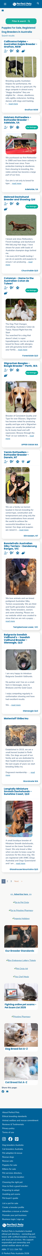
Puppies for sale (9, 1165)
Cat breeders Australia (12, 1149)
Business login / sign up (13, 1219)
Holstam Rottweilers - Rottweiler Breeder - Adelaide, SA (17, 119)
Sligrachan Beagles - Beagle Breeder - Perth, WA (20, 364)
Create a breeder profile (13, 1207)
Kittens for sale (9, 1169)
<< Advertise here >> (21, 894)
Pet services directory (12, 1173)
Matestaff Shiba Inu (16, 718)
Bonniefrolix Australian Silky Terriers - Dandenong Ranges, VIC (20, 546)
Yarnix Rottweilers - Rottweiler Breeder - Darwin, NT (16, 454)
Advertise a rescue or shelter (15, 1211)
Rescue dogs (8, 1157)
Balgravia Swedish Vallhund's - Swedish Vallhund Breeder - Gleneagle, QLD (17, 638)
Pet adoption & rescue (12, 1153)
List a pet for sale (10, 1203)
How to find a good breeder (15, 1186)
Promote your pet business (14, 1215)
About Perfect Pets (10, 1112)
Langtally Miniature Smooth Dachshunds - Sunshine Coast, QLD (18, 791)
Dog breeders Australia (13, 1145)
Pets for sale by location (13, 1177)
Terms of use (8, 1132)
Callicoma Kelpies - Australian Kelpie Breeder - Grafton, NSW (20, 44)
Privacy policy (8, 1128)
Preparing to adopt (10, 1190)
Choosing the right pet (12, 1182)
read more (13, 103)
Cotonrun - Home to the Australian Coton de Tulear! (19, 280)
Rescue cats (7, 1161)
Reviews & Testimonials (13, 1124)
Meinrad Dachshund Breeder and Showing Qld (19, 198)
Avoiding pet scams (11, 1194)
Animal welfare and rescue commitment (20, 1120)
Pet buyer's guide (10, 1198)
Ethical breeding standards (14, 1116)
